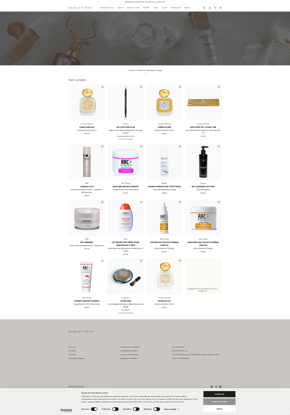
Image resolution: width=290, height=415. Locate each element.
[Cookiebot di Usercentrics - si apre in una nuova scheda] (66, 410)
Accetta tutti (219, 394)
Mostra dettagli (170, 409)
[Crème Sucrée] (164, 102)
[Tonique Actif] (87, 162)
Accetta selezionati (219, 402)
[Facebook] (212, 387)
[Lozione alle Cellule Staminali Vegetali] (164, 217)
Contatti (72, 354)
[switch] (115, 409)
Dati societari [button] (178, 347)
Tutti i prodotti (77, 80)
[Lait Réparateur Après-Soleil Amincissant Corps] (125, 217)
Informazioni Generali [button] (130, 347)
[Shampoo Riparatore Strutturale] (164, 162)
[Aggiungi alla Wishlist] (102, 87)
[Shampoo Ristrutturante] (87, 276)
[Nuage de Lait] (164, 276)
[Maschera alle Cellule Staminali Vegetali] (203, 217)
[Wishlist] (204, 8)
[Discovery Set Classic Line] (203, 102)
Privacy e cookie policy (129, 354)
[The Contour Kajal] (125, 102)
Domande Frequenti (77, 358)
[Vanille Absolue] (87, 102)
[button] (107, 7)
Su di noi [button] (72, 347)
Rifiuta (219, 409)
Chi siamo (73, 351)
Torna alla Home (145, 44)
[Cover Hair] (125, 276)
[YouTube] (220, 387)
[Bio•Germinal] (87, 217)
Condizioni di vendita (128, 351)
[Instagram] (216, 387)
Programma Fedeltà (128, 358)
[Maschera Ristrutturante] (125, 162)
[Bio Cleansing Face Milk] (203, 162)
